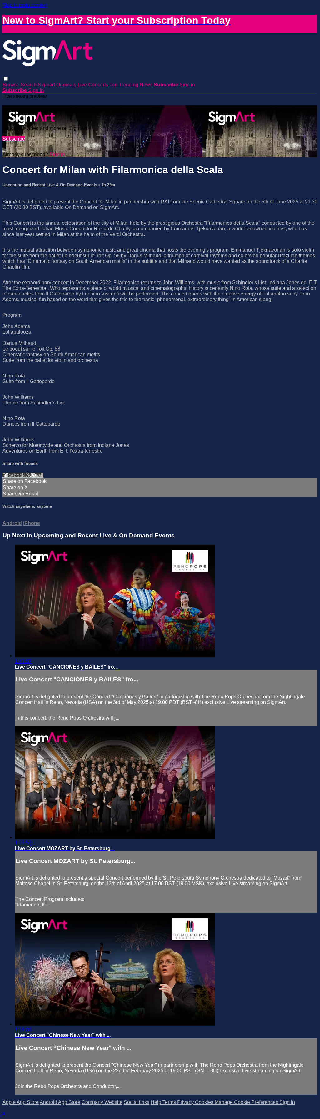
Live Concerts (93, 84)
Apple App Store (20, 1102)
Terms (169, 1102)
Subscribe (13, 138)
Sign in (187, 84)
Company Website (102, 1102)
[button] (6, 79)
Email (37, 475)
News (146, 84)
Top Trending (123, 84)
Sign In (36, 90)
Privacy (186, 1102)
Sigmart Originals (57, 84)
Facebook (14, 475)
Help (156, 1102)
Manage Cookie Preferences (247, 1102)
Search (29, 84)
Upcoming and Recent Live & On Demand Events (50, 184)
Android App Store (60, 1102)
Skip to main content (25, 5)
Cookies (205, 1102)
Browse (11, 84)
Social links (136, 1102)
